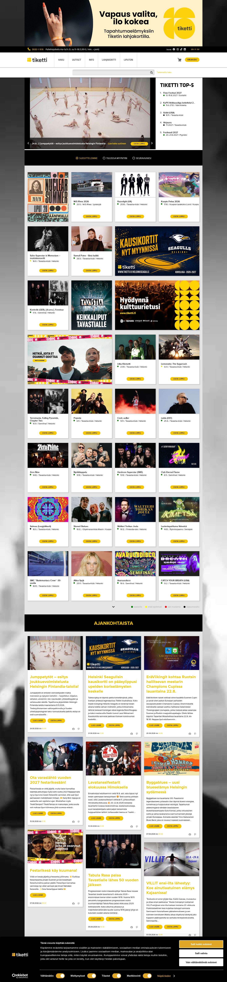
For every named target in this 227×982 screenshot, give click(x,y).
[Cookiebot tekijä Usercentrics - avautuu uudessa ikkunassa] (20, 976)
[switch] (91, 975)
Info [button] (91, 59)
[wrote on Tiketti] (55, 653)
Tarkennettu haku (164, 72)
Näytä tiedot (163, 976)
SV (198, 49)
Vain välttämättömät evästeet (201, 962)
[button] (28, 143)
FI (195, 49)
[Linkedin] (185, 49)
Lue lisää (38, 720)
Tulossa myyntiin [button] (116, 158)
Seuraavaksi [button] (143, 158)
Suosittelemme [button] (88, 158)
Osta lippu (56, 720)
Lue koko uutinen (117, 143)
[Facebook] (174, 49)
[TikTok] (181, 49)
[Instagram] (177, 49)
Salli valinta (201, 953)
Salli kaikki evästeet (201, 944)
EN (192, 49)
